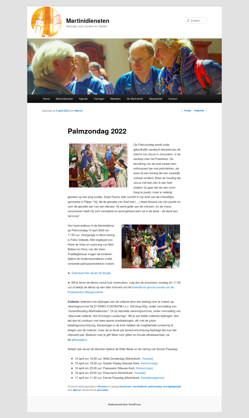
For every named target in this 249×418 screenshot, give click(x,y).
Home (46, 98)
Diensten (103, 386)
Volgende (200, 110)
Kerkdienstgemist (152, 377)
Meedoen (115, 98)
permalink (103, 390)
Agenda (83, 98)
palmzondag (155, 386)
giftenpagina (79, 339)
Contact (172, 98)
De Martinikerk (135, 98)
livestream (125, 386)
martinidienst (139, 386)
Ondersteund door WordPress (124, 404)
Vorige (186, 110)
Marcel (78, 110)
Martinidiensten (87, 20)
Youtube (147, 358)
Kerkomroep (149, 363)
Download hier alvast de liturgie (91, 273)
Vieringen (99, 98)
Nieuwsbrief (155, 98)
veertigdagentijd (172, 386)
